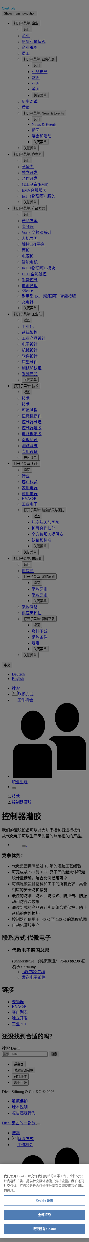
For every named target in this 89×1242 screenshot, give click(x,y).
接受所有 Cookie (44, 1229)
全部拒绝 (44, 1215)
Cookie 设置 (44, 1200)
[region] (44, 1201)
